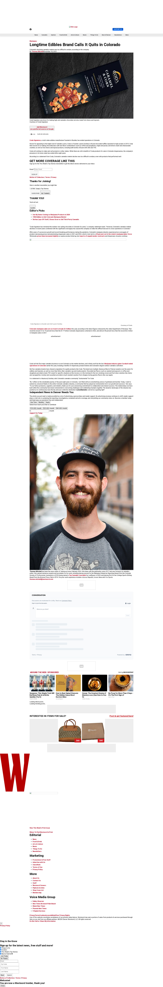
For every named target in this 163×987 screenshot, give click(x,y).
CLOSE (32, 208)
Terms (47, 177)
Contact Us (37, 880)
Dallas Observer (38, 901)
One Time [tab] (33, 402)
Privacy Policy (38, 869)
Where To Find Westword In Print (41, 832)
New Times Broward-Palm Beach (44, 904)
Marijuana (33, 41)
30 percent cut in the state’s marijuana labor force (114, 234)
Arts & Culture (75, 35)
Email (32, 169)
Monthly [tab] (41, 402)
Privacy (53, 177)
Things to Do (6, 948)
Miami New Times (39, 906)
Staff (35, 883)
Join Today (4, 956)
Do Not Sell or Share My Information (43, 921)
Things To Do (94, 35)
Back (2, 975)
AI (55, 915)
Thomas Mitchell (38, 51)
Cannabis (44, 35)
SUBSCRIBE (36, 193)
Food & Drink (63, 35)
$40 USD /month (61, 408)
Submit (9, 975)
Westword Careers (39, 885)
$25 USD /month (48, 408)
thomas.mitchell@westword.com (41, 579)
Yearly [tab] (48, 402)
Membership (37, 893)
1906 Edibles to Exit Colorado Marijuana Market (49, 217)
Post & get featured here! (121, 716)
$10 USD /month (35, 408)
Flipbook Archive (38, 888)
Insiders (4, 950)
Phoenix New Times (40, 908)
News (36, 35)
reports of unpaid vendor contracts (92, 236)
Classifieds (36, 865)
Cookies (42, 915)
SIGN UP (34, 174)
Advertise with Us (39, 862)
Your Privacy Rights (63, 915)
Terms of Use (37, 867)
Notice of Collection (37, 177)
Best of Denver (106, 35)
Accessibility (49, 915)
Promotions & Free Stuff (41, 860)
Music (84, 35)
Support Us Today (36, 413)
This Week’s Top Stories (10, 952)
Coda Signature (35, 140)
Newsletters (118, 35)
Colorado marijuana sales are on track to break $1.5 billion (50, 329)
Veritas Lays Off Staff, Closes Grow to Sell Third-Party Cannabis (56, 219)
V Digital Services (39, 911)
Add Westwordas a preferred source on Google (42, 128)
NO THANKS (45, 193)
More (127, 35)
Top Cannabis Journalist (77, 575)
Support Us (118, 29)
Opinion (53, 35)
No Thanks (4, 958)
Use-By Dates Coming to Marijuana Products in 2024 (51, 215)
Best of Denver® (7, 954)
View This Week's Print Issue (40, 828)
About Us (36, 878)
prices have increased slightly (47, 236)
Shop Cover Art (38, 890)
